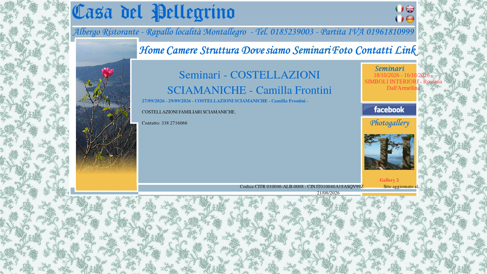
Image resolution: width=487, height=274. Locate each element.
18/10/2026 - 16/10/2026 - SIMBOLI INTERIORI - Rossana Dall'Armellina (403, 81)
